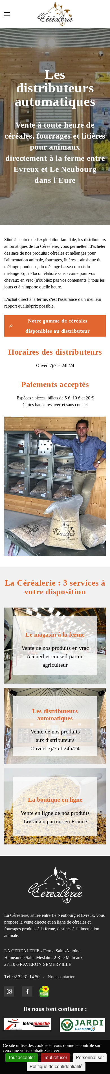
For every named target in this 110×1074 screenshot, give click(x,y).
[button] (7, 14)
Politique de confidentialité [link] (56, 1066)
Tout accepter (21, 1057)
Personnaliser (90, 1057)
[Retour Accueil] (55, 14)
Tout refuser (55, 1057)
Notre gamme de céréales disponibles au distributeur (57, 326)
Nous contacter (61, 976)
